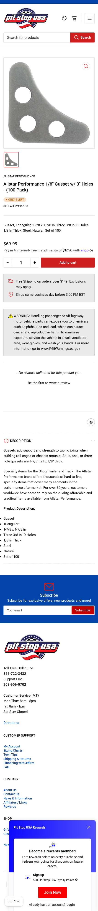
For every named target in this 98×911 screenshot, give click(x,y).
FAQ (6, 767)
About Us (9, 790)
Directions (11, 723)
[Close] (88, 827)
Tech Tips (10, 754)
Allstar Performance (19, 176)
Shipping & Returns (17, 759)
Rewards (9, 806)
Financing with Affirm (18, 763)
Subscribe (82, 610)
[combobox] (49, 37)
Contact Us (11, 794)
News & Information (17, 798)
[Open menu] (90, 18)
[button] (49, 382)
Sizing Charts (13, 750)
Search (85, 37)
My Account (11, 746)
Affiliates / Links (15, 802)
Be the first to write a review (49, 383)
